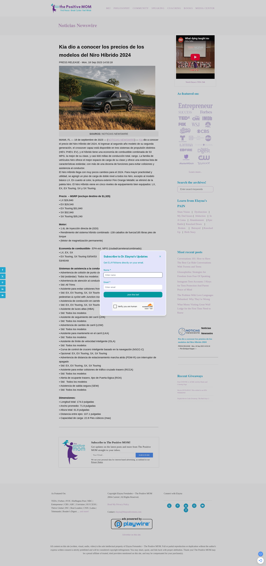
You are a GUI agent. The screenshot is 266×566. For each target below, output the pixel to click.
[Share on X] (3, 276)
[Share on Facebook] (3, 270)
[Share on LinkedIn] (3, 289)
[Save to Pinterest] (3, 282)
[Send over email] (3, 295)
